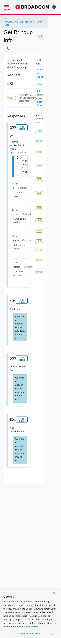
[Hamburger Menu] (6, 5)
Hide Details (21, 128)
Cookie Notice (30, 626)
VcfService (16, 145)
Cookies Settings (29, 633)
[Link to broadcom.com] (32, 7)
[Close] (54, 593)
